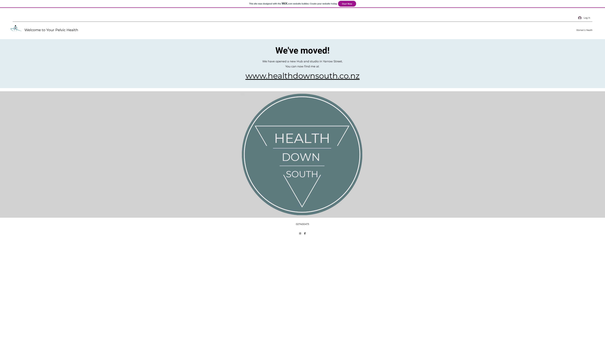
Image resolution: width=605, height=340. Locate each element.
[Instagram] (300, 233)
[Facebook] (304, 233)
